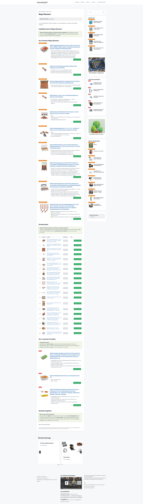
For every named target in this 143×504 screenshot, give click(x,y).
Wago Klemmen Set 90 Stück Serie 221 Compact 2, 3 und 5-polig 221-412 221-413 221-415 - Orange (64, 112)
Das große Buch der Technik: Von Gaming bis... (99, 42)
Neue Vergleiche (91, 487)
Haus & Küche (75, 494)
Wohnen (95, 144)
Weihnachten (78, 499)
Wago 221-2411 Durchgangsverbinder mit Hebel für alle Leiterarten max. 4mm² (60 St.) (63, 67)
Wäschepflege (62, 501)
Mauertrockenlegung (77, 495)
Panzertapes (66, 457)
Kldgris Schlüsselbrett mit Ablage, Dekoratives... (99, 185)
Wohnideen (91, 476)
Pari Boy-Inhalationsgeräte (47, 443)
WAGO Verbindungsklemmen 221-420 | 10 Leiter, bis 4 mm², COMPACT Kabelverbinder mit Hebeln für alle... (54, 313)
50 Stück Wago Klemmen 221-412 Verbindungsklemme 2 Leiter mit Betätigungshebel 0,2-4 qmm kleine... (54, 309)
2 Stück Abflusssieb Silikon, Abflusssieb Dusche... (97, 158)
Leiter (70, 70)
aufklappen (92, 216)
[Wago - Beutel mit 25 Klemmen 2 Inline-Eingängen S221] (43, 303)
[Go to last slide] (40, 452)
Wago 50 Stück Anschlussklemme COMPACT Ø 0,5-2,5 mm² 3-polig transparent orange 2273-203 (53, 287)
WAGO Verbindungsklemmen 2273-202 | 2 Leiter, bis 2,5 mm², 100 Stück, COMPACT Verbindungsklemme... (54, 318)
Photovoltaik (70, 497)
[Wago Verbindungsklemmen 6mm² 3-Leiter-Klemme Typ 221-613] (44, 378)
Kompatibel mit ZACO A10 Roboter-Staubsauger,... (98, 110)
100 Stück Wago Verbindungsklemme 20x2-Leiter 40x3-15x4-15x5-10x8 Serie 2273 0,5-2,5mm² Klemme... (53, 292)
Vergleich (64, 499)
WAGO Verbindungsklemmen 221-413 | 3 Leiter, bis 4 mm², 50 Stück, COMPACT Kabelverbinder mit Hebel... (54, 240)
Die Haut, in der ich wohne (98, 151)
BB (61, 494)
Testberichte (80, 497)
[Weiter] (81, 452)
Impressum (86, 487)
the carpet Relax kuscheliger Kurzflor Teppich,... (97, 205)
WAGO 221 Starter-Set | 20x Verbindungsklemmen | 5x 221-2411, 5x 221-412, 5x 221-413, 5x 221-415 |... (54, 283)
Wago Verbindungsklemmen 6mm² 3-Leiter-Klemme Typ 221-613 (65, 376)
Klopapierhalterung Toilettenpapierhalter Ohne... (98, 178)
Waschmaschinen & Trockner (72, 499)
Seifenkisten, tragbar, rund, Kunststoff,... (99, 97)
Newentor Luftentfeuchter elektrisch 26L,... (98, 90)
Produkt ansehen (77, 59)
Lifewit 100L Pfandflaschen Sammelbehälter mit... (99, 165)
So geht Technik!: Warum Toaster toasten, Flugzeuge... (98, 28)
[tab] (61, 464)
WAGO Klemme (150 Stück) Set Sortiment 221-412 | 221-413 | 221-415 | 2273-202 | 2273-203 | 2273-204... (54, 323)
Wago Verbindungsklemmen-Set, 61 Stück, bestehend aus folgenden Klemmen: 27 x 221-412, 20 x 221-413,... (54, 268)
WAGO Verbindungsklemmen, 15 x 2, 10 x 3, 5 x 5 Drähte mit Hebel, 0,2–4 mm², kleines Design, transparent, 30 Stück (64, 129)
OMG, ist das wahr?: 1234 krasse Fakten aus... (98, 48)
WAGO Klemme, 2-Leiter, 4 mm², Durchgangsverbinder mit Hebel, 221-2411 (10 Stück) (64, 96)
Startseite (77, 2)
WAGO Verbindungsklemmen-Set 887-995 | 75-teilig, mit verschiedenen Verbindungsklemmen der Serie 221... (54, 273)
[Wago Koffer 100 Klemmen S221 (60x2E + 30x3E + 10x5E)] (43, 297)
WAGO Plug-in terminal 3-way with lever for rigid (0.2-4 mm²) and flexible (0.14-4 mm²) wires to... (54, 333)
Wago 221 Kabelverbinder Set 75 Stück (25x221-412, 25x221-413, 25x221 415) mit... (54, 249)
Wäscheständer (67, 501)
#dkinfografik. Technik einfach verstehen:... (98, 22)
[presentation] (72, 447)
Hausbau (96, 477)
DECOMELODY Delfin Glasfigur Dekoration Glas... (98, 83)
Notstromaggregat (63, 497)
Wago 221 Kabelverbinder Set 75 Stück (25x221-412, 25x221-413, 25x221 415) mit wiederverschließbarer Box (65, 82)
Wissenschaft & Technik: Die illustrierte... (98, 35)
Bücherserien (66, 494)
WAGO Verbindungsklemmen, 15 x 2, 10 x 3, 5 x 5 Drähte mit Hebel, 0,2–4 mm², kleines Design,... (54, 264)
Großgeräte (71, 494)
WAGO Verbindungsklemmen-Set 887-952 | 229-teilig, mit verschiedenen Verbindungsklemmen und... (54, 278)
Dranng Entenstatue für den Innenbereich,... (98, 103)
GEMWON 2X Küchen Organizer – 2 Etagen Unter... (98, 191)
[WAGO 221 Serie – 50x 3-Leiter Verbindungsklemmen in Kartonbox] (43, 328)
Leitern (63, 54)
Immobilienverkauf (101, 2)
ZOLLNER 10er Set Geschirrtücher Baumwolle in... (99, 172)
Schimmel (75, 497)
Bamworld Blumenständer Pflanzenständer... (99, 198)
